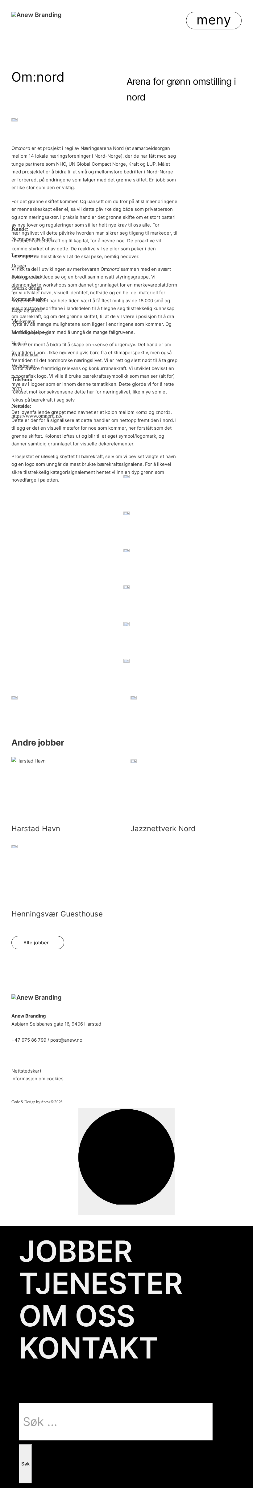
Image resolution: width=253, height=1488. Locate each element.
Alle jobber (36, 943)
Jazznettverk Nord (163, 828)
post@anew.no (66, 1040)
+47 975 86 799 (28, 1040)
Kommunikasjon (28, 299)
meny (214, 20)
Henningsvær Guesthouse (57, 913)
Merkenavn (23, 321)
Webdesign (23, 365)
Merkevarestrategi (30, 332)
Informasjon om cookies (37, 1079)
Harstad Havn (35, 828)
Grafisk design (26, 288)
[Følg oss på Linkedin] (16, 1056)
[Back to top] (126, 1161)
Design (18, 265)
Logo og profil (26, 310)
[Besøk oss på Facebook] (34, 1056)
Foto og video (25, 276)
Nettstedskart (26, 1071)
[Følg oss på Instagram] (52, 1056)
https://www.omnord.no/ (36, 416)
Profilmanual (25, 354)
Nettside (20, 343)
